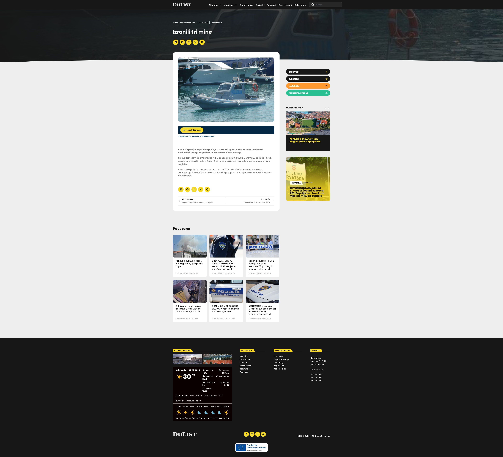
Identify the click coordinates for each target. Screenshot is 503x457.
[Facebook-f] (246, 434)
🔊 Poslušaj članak (192, 130)
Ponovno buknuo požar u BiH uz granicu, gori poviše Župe (189, 263)
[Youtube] (263, 434)
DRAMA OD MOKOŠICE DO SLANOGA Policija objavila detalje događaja (225, 309)
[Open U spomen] (236, 5)
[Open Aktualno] (220, 5)
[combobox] (325, 4)
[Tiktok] (257, 434)
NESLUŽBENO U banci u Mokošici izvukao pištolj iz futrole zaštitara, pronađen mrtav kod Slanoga (262, 311)
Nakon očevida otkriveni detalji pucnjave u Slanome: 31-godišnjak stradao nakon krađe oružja (261, 266)
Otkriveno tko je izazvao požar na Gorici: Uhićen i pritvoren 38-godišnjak (188, 309)
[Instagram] (252, 434)
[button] (175, 42)
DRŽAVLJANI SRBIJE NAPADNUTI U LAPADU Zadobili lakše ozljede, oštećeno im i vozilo (223, 264)
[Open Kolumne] (305, 5)
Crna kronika (216, 22)
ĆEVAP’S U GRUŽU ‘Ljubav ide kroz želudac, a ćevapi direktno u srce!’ (307, 141)
